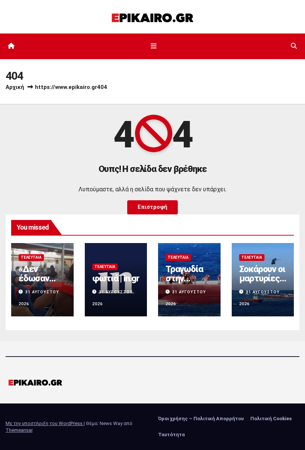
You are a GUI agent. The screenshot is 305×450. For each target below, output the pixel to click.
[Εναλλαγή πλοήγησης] (154, 46)
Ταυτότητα (171, 434)
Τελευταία (31, 257)
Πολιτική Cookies (271, 418)
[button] (294, 46)
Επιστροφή (152, 207)
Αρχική (15, 87)
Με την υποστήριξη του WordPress (45, 423)
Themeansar (19, 430)
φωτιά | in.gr (115, 278)
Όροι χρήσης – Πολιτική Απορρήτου (201, 418)
